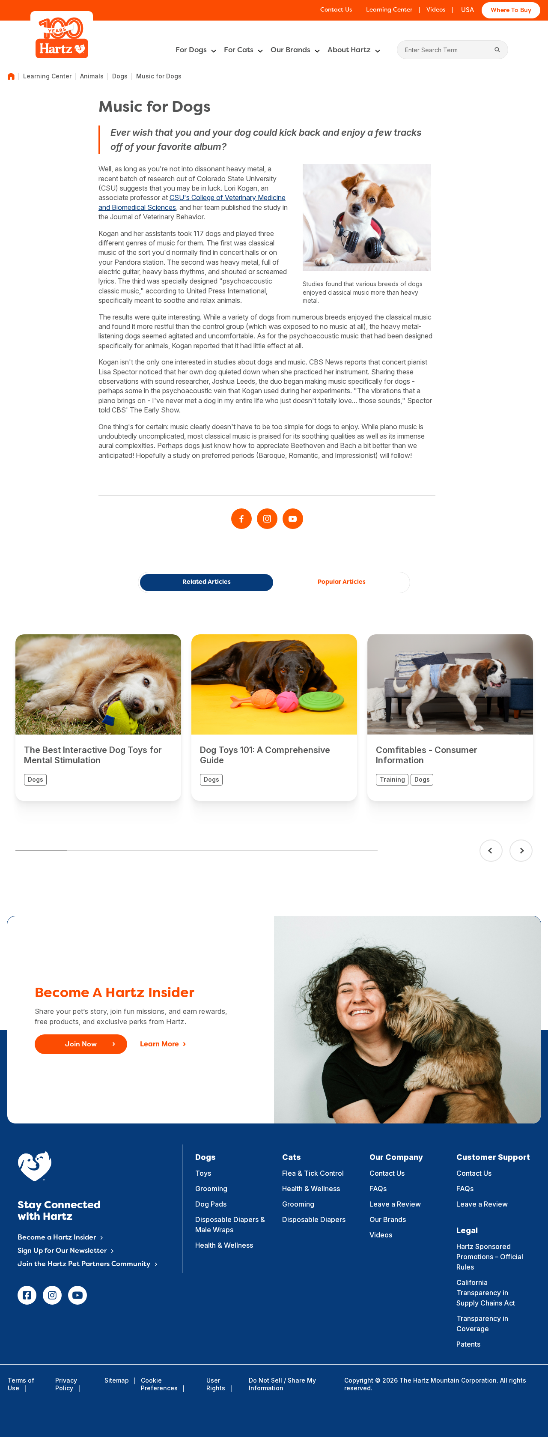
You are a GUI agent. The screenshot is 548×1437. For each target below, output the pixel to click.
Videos (435, 10)
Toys (203, 1173)
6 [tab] (300, 850)
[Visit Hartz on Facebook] (241, 518)
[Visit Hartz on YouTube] (293, 518)
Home (11, 76)
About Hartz (349, 50)
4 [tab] (196, 850)
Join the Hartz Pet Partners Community (84, 1264)
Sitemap (116, 1380)
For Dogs (191, 50)
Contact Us (336, 10)
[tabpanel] (98, 717)
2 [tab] (93, 850)
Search (497, 50)
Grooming (211, 1188)
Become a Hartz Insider (57, 1237)
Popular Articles (342, 582)
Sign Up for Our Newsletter (62, 1251)
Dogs (120, 76)
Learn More (159, 1044)
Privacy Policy (66, 1384)
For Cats (238, 50)
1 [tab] (41, 850)
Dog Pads (210, 1204)
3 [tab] (144, 850)
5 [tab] (248, 850)
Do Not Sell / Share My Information (282, 1384)
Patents (468, 1344)
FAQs (378, 1188)
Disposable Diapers (313, 1219)
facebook (27, 1295)
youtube (77, 1295)
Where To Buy (511, 10)
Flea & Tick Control (313, 1173)
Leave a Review (395, 1204)
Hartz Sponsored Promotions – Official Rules (489, 1256)
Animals (92, 76)
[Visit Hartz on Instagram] (267, 518)
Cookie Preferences (159, 1384)
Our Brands (290, 50)
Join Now (81, 1044)
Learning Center (389, 10)
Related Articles (206, 582)
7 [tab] (352, 850)
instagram (52, 1295)
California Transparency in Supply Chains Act (485, 1292)
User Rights (215, 1384)
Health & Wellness (224, 1245)
